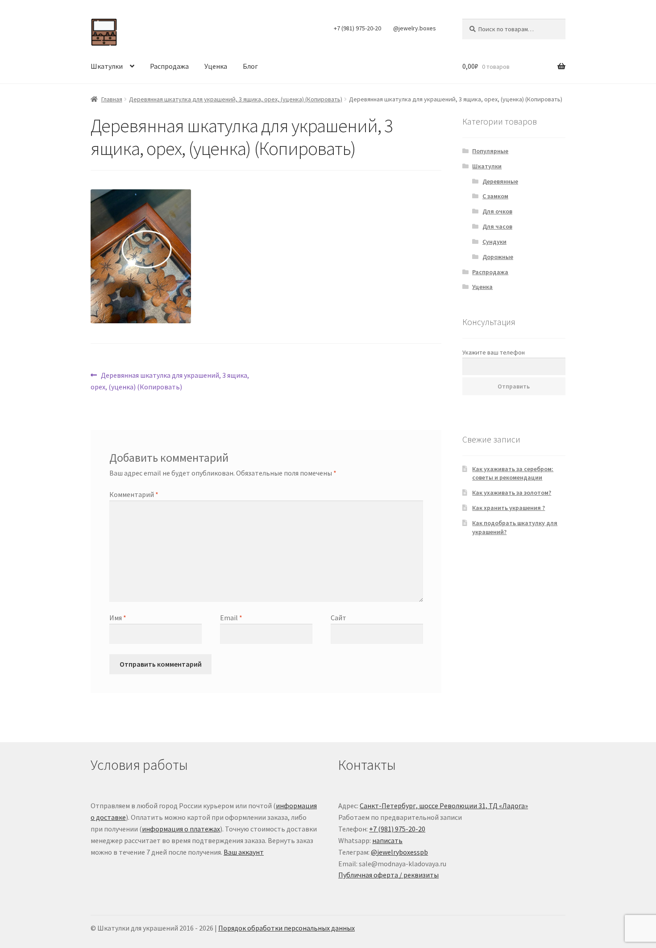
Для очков (497, 211)
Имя (117, 617)
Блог (250, 66)
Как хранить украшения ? (508, 508)
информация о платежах (181, 828)
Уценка (215, 66)
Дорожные (497, 257)
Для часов (497, 226)
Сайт (338, 617)
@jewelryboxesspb (399, 852)
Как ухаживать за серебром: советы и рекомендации (512, 473)
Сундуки (494, 242)
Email (231, 617)
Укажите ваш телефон (493, 352)
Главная (111, 99)
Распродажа (169, 66)
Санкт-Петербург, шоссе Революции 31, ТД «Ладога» (444, 805)
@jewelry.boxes (414, 28)
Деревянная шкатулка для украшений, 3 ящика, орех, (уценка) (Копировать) (235, 99)
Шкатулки (107, 66)
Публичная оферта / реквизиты (388, 874)
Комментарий (133, 494)
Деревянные (500, 181)
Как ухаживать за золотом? (511, 493)
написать (387, 840)
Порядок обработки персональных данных (286, 927)
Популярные (490, 151)
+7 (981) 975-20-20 (357, 28)
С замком (495, 196)
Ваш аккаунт (244, 852)
